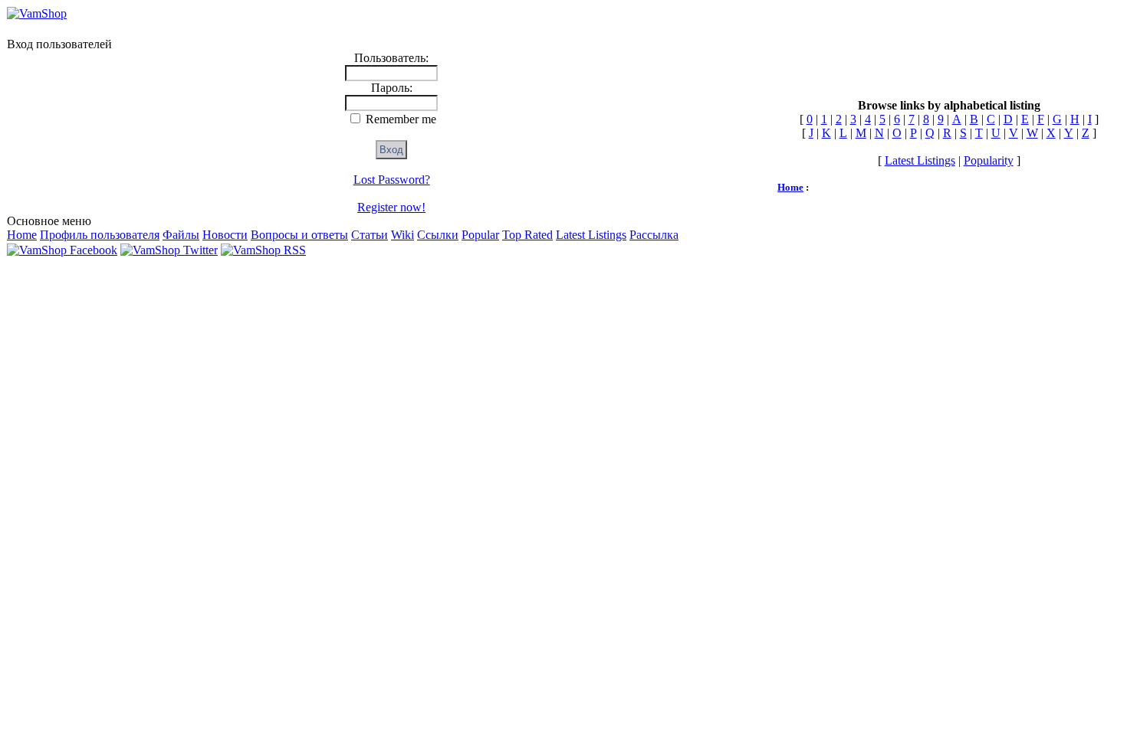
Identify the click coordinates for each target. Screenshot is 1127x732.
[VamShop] (37, 13)
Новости (225, 234)
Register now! (391, 207)
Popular (480, 234)
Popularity (989, 160)
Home (22, 234)
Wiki (402, 234)
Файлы (181, 234)
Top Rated (527, 234)
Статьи (369, 234)
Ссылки (437, 234)
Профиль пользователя (99, 234)
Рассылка (653, 234)
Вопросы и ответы (299, 234)
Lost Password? (391, 179)
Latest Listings (591, 234)
